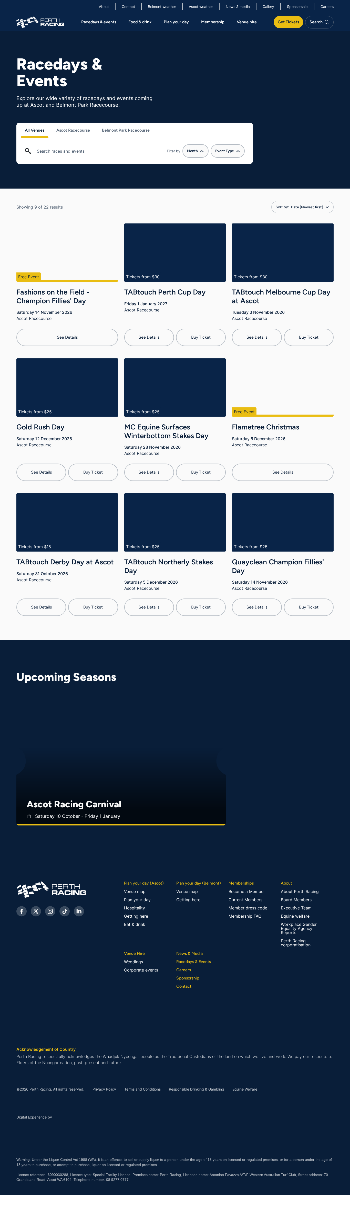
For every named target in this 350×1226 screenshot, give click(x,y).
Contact (183, 986)
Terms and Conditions (142, 1089)
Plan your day (137, 900)
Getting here (136, 916)
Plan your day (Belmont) (198, 883)
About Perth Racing (300, 891)
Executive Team (296, 908)
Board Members (296, 900)
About (286, 883)
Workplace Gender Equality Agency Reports (299, 928)
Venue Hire (134, 954)
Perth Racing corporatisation (296, 943)
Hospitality (134, 908)
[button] (87, 130)
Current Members (245, 900)
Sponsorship (187, 978)
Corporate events (141, 970)
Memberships (241, 883)
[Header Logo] (40, 21)
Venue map (135, 891)
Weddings (133, 962)
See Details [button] (67, 337)
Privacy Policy (104, 1089)
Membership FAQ (245, 916)
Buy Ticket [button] (201, 337)
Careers (183, 970)
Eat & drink (134, 924)
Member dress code (248, 908)
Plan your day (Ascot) (144, 883)
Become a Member (247, 891)
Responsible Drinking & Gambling (196, 1089)
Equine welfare (295, 916)
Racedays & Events (193, 962)
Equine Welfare (244, 1089)
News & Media (189, 954)
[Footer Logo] (49, 889)
